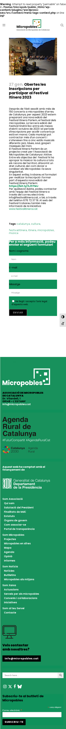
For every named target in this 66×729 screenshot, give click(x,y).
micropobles (45, 230)
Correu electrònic (12, 710)
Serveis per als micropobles (21, 593)
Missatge (14, 284)
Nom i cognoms (19, 251)
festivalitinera (18, 230)
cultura (35, 223)
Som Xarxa (9, 585)
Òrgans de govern (15, 520)
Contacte (10, 612)
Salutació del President (19, 507)
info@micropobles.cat (16, 404)
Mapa (7, 547)
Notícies (9, 570)
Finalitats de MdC (15, 511)
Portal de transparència (19, 529)
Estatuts (9, 516)
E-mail (13, 267)
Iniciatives (10, 602)
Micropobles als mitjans (19, 579)
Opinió (8, 556)
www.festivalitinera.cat (23, 209)
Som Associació (12, 499)
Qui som (9, 503)
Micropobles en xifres (17, 543)
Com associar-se (15, 524)
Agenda (9, 552)
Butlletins (10, 575)
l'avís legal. (42, 301)
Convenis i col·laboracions (20, 598)
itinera (32, 230)
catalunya (23, 223)
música (13, 233)
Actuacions (11, 589)
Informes (9, 560)
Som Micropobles (13, 535)
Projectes (10, 539)
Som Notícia (10, 566)
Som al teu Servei (13, 608)
